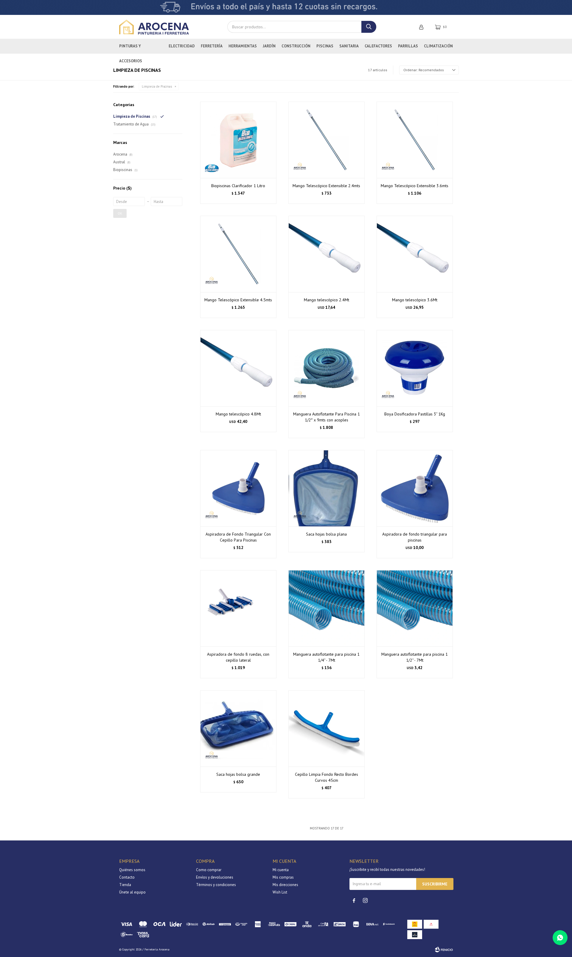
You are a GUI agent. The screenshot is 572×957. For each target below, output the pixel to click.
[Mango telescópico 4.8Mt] (238, 368)
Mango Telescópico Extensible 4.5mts (238, 300)
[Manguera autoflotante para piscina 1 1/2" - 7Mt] (415, 608)
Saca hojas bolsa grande (238, 774)
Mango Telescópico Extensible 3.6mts (414, 185)
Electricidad (182, 46)
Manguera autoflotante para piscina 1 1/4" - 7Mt (326, 657)
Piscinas (324, 46)
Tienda (125, 884)
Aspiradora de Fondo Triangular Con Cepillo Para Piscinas (238, 537)
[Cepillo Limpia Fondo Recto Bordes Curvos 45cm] (326, 728)
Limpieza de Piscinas (157, 86)
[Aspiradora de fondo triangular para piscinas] (415, 488)
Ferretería (212, 46)
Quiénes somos (132, 869)
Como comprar (208, 869)
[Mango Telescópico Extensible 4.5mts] (238, 254)
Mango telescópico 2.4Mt (326, 300)
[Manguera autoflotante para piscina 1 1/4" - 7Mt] (326, 608)
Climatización (438, 46)
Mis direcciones (285, 884)
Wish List (280, 892)
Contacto (127, 877)
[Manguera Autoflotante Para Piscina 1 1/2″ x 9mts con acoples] (326, 368)
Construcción (296, 46)
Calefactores (378, 46)
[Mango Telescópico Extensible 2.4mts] (326, 140)
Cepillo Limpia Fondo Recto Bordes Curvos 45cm (326, 777)
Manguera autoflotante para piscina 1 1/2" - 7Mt (414, 657)
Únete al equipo (132, 892)
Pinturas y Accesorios (130, 49)
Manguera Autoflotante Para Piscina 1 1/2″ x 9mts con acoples (326, 417)
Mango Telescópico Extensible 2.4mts (326, 185)
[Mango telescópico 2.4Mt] (326, 254)
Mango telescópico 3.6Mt (414, 300)
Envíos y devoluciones (214, 877)
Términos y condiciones (216, 884)
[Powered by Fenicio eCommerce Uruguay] (444, 949)
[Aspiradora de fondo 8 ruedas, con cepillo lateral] (238, 608)
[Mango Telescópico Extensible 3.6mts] (415, 140)
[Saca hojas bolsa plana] (326, 488)
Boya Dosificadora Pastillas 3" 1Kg (414, 414)
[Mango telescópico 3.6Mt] (415, 254)
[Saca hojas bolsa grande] (238, 728)
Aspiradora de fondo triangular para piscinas (414, 537)
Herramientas (243, 46)
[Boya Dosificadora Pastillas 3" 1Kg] (415, 368)
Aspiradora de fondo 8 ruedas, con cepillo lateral (238, 657)
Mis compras (283, 877)
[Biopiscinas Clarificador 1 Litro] (238, 140)
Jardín (269, 46)
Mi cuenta (281, 869)
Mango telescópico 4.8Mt (238, 414)
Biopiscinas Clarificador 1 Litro (238, 185)
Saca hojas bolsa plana (326, 534)
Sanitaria (349, 46)
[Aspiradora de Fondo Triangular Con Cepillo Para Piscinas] (238, 488)
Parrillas (408, 46)
